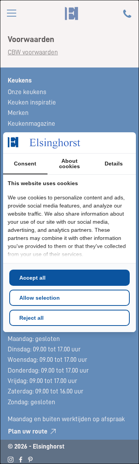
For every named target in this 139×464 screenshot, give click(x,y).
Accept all (32, 278)
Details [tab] (114, 163)
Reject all (31, 318)
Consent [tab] (25, 163)
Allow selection (39, 298)
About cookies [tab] (69, 163)
